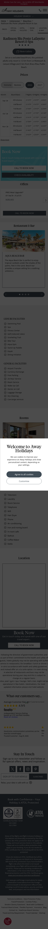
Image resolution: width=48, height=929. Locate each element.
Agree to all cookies (24, 474)
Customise (24, 481)
